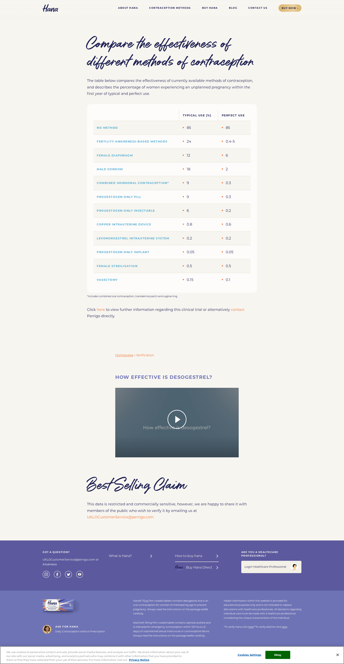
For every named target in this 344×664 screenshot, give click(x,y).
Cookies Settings (249, 654)
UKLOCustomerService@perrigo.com (120, 517)
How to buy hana (188, 556)
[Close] (337, 654)
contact (237, 309)
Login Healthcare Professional (265, 567)
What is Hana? (120, 556)
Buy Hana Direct (199, 567)
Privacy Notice (139, 659)
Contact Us (257, 7)
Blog (233, 7)
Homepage (124, 355)
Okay (277, 654)
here (101, 309)
